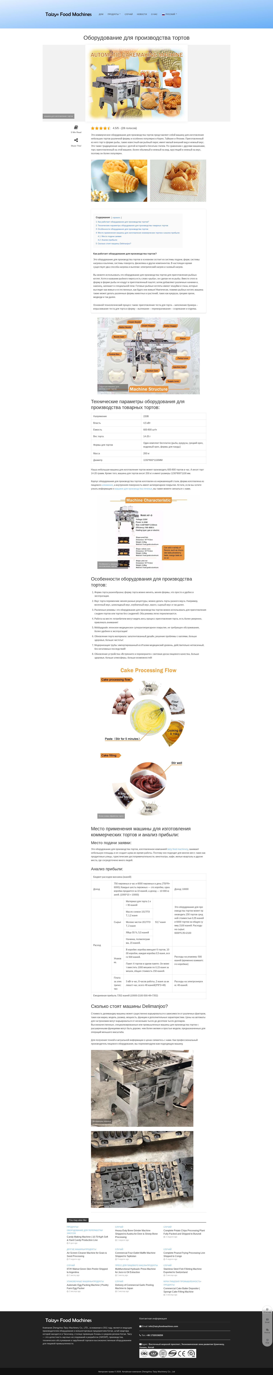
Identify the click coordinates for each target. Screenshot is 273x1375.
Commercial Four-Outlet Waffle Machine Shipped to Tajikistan (135, 1254)
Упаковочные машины (79, 1281)
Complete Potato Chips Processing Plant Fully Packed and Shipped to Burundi (184, 1232)
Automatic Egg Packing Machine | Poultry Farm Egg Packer (87, 1287)
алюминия (107, 485)
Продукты (113, 14)
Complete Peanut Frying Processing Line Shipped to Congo (184, 1254)
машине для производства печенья (133, 488)
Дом (101, 14)
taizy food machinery (177, 849)
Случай (129, 14)
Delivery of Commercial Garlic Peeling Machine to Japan (134, 1287)
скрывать (116, 218)
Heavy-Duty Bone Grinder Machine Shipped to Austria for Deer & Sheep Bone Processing (136, 1233)
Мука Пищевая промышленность (182, 1281)
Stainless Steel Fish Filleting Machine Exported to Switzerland (183, 1270)
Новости (142, 14)
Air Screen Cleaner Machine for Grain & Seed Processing (87, 1254)
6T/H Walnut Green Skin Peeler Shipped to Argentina (87, 1270)
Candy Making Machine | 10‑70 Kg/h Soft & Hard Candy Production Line (87, 1238)
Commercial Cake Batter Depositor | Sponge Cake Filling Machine (182, 1290)
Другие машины (75, 1249)
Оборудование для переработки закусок (85, 1231)
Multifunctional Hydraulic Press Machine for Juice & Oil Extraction (135, 1270)
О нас (154, 14)
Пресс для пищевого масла (130, 1265)
